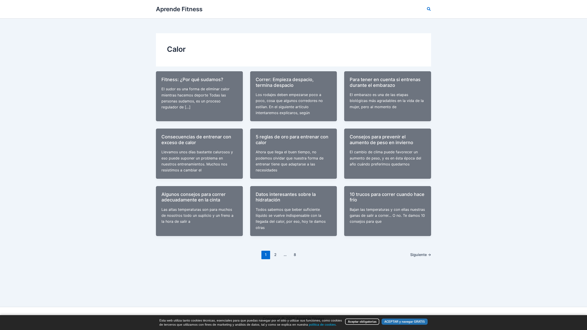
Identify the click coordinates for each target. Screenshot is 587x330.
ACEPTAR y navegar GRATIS (404, 321)
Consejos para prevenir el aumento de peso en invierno (381, 139)
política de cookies (322, 324)
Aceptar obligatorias (362, 321)
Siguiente (420, 254)
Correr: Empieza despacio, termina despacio (285, 82)
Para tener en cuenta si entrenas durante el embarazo (385, 82)
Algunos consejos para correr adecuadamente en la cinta (193, 197)
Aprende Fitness (179, 9)
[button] (429, 9)
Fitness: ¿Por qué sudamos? (192, 79)
